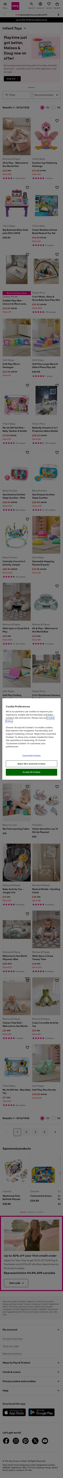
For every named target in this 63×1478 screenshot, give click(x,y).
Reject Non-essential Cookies (32, 763)
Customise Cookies (31, 755)
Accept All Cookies (31, 772)
